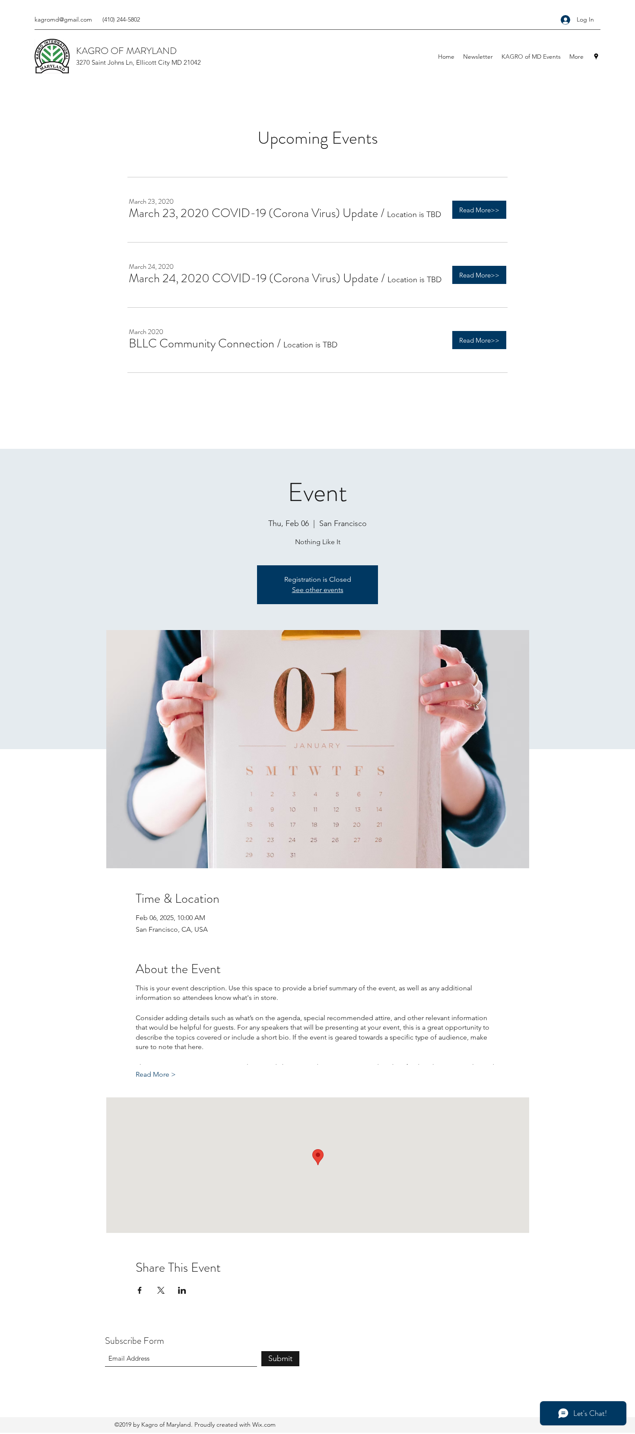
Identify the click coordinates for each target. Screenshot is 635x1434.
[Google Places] (596, 56)
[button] (253, 213)
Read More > (156, 1074)
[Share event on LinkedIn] (182, 1290)
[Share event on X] (161, 1290)
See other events (317, 590)
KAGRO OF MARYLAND (126, 50)
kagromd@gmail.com (63, 19)
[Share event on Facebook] (140, 1290)
